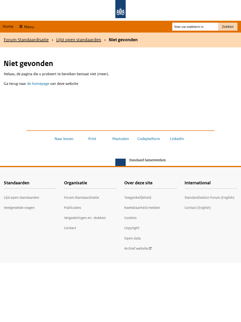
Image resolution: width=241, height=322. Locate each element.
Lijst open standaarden (78, 39)
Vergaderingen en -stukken (85, 217)
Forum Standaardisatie (26, 39)
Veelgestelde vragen (19, 207)
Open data (132, 238)
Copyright (131, 228)
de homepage (38, 83)
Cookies (130, 217)
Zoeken (228, 26)
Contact (70, 228)
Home (8, 26)
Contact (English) (198, 207)
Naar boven (64, 138)
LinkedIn (177, 138)
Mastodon (120, 138)
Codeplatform (148, 138)
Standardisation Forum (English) (209, 197)
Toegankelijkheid (137, 197)
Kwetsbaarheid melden (142, 207)
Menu (28, 26)
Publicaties (72, 207)
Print (92, 138)
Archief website (136, 248)
